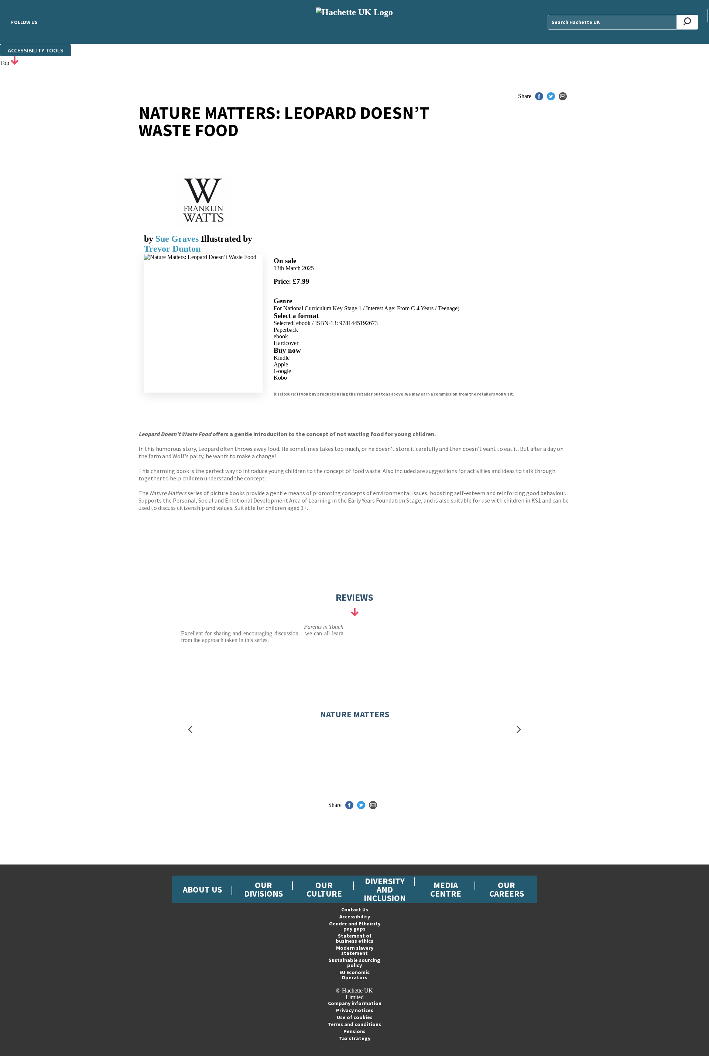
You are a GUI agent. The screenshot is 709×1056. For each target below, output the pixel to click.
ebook (281, 336)
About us (202, 889)
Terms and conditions (354, 1024)
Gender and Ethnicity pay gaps (354, 926)
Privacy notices (354, 1010)
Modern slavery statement (354, 950)
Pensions (354, 1031)
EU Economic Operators (354, 975)
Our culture (324, 889)
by (149, 239)
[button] (190, 729)
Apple (281, 364)
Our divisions (263, 889)
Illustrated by (226, 239)
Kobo (280, 378)
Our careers (506, 889)
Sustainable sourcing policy (354, 963)
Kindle (282, 358)
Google (282, 371)
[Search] (687, 22)
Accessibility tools (36, 50)
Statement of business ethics (354, 938)
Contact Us (354, 909)
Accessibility (354, 916)
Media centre (445, 889)
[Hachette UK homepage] (354, 22)
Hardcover (286, 343)
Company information (354, 1003)
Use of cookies (355, 1017)
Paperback (286, 330)
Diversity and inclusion (385, 889)
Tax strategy (354, 1038)
